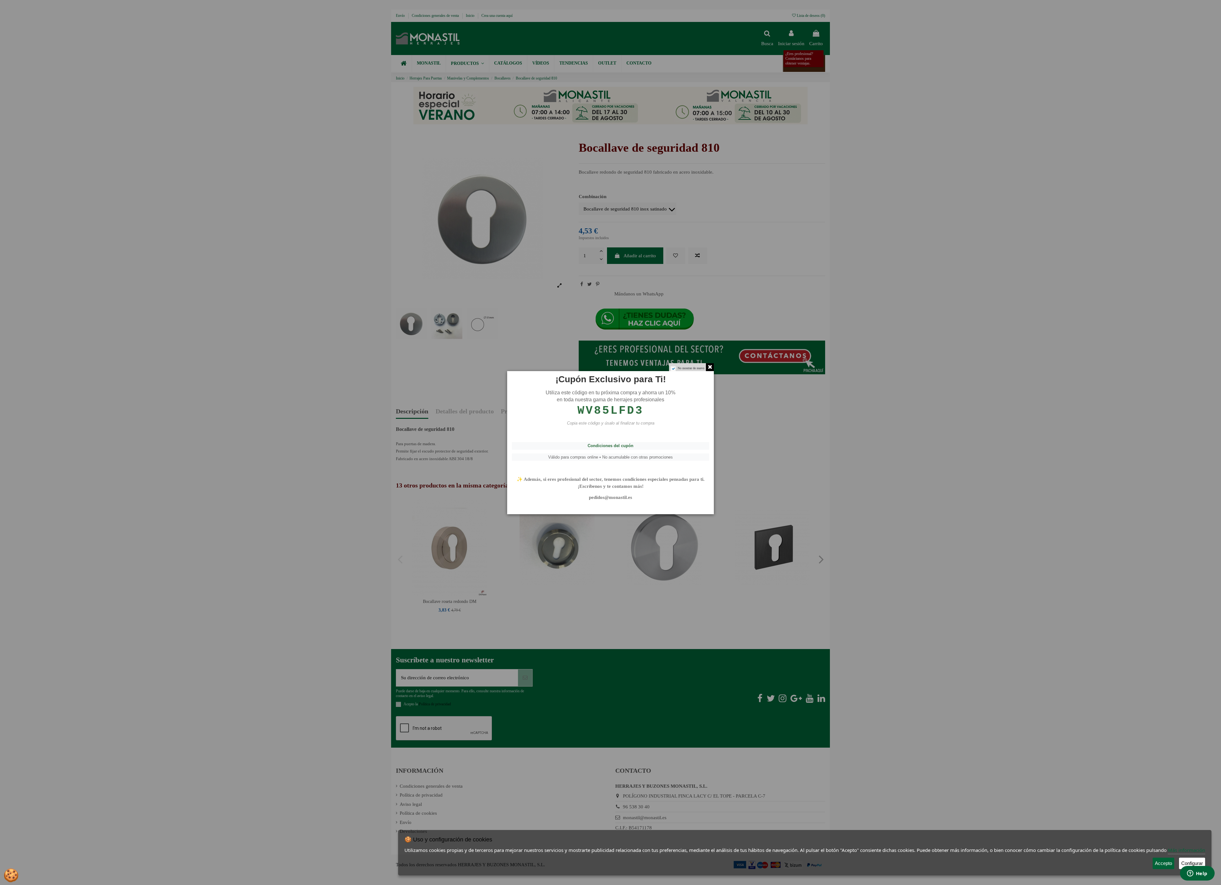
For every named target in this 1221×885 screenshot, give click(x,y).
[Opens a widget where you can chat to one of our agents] (1197, 874)
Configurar (1192, 863)
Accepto (1163, 863)
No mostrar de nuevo (691, 368)
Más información (1186, 850)
